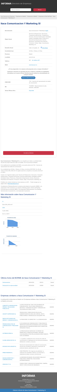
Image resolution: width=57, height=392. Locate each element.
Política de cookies (28, 385)
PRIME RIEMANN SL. (8, 352)
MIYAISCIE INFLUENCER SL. (9, 346)
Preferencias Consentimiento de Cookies (28, 387)
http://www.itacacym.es (13, 183)
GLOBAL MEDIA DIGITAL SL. (9, 340)
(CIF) (47, 30)
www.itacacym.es (33, 64)
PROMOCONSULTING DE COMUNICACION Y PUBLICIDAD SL (10, 325)
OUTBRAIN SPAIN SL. (8, 333)
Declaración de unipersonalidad (10, 285)
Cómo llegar (45, 47)
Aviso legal (28, 384)
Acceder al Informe (28, 153)
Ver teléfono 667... (36, 60)
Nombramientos (6, 282)
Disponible (31, 90)
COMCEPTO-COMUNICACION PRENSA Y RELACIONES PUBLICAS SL (10, 307)
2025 (3, 207)
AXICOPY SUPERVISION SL (9, 314)
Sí (2, 201)
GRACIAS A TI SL (7, 364)
